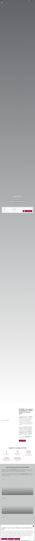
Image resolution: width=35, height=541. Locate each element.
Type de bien (14, 208)
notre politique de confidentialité (18, 536)
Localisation (25, 208)
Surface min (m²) (16, 211)
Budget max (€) (6, 211)
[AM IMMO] (31, 2)
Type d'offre (4, 208)
